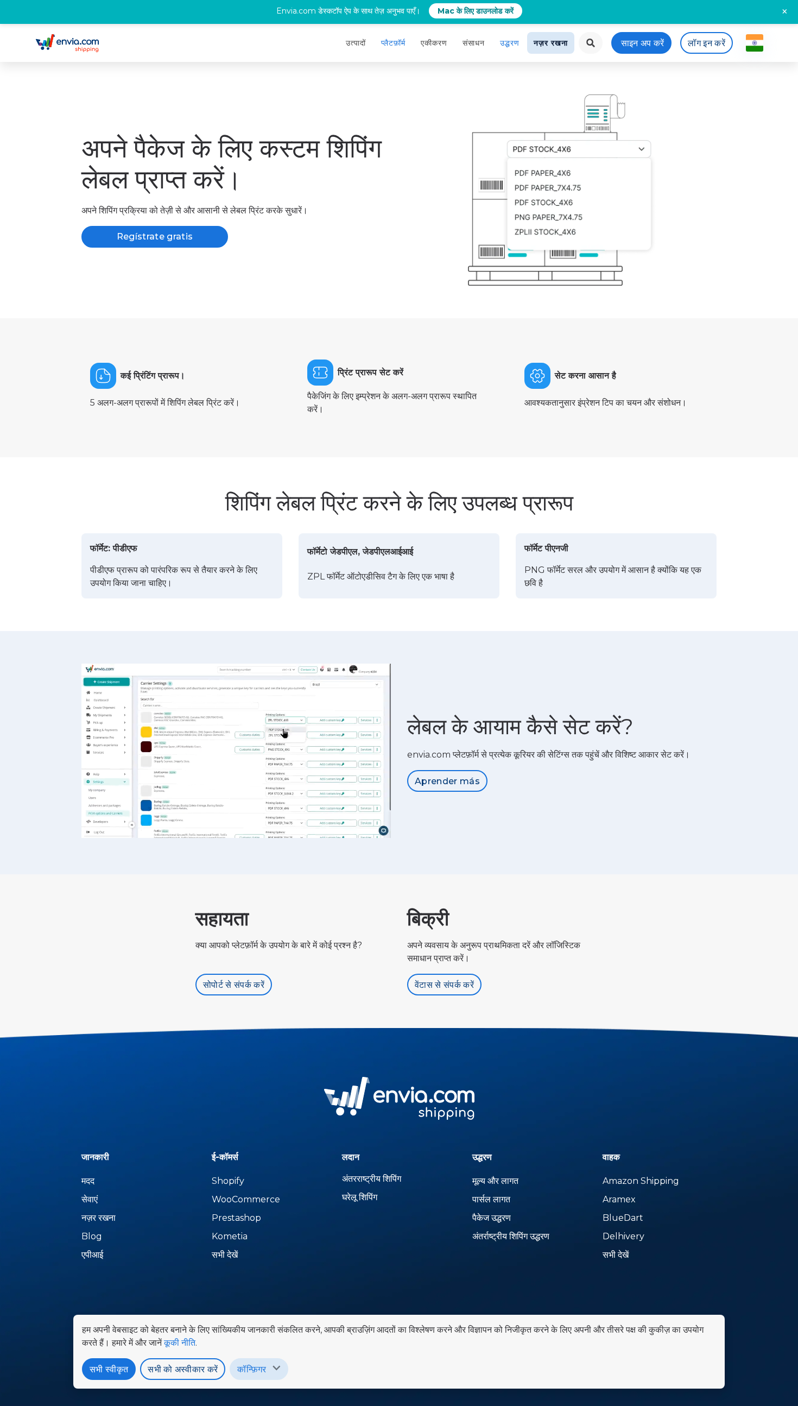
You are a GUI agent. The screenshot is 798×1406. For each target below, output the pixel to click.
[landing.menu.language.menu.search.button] (591, 43)
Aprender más (447, 781)
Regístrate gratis (155, 236)
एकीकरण (434, 43)
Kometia (230, 1236)
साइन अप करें (642, 43)
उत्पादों (356, 43)
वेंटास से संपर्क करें (444, 985)
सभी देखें (225, 1255)
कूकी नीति (179, 1343)
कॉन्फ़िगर (251, 1369)
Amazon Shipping (641, 1181)
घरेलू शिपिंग (359, 1197)
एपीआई (92, 1255)
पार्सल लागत (491, 1199)
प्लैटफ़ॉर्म (393, 43)
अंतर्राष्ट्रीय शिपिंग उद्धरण (510, 1236)
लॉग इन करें (706, 43)
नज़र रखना (551, 43)
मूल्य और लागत (495, 1181)
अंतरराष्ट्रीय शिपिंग (371, 1179)
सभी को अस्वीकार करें (183, 1369)
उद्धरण (510, 43)
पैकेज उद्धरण (491, 1218)
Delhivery (623, 1236)
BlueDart (623, 1218)
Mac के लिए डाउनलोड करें (476, 11)
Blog (91, 1236)
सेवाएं (89, 1199)
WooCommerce (246, 1199)
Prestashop (236, 1218)
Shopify (228, 1181)
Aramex (619, 1199)
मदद (87, 1181)
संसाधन (474, 43)
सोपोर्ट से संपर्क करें (233, 985)
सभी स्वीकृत (109, 1369)
